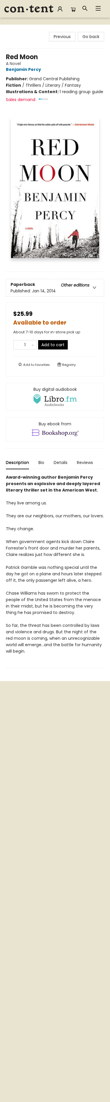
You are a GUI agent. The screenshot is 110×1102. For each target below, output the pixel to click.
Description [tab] (17, 462)
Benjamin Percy (23, 69)
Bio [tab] (41, 462)
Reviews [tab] (85, 462)
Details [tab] (60, 462)
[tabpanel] (55, 571)
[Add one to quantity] (32, 345)
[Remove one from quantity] (17, 345)
